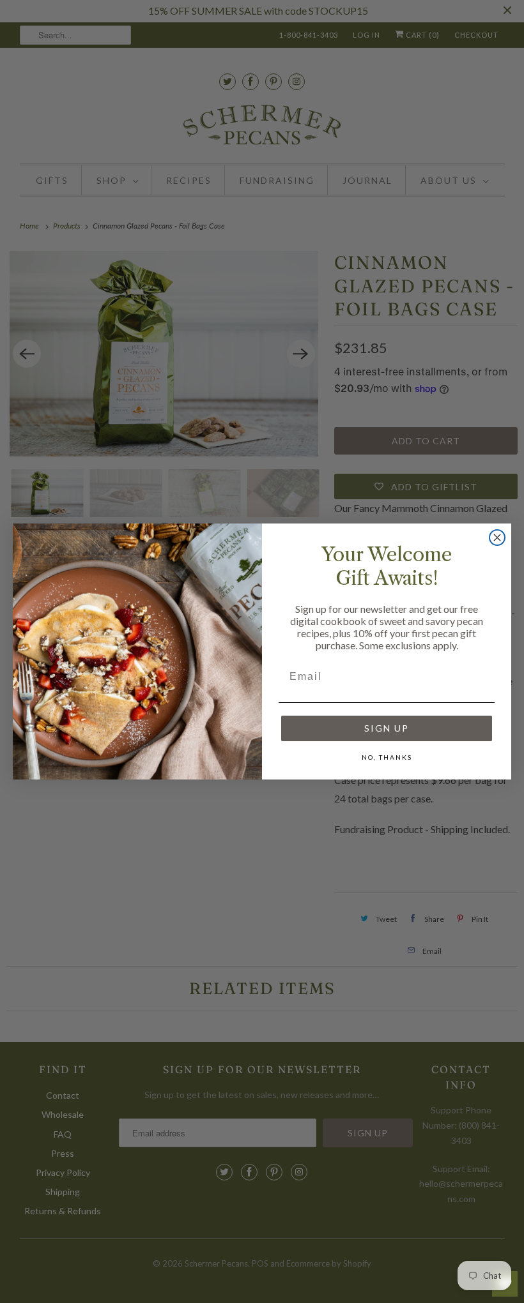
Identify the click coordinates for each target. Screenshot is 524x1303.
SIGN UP (386, 728)
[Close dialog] (497, 537)
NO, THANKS (387, 757)
